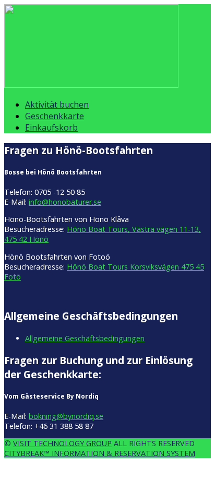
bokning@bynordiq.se (66, 416)
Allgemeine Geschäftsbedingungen (85, 338)
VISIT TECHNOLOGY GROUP (62, 443)
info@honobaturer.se (65, 202)
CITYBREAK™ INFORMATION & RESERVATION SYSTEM (99, 453)
